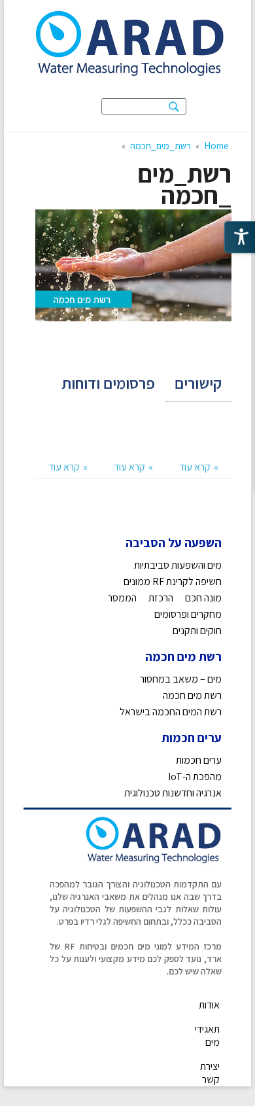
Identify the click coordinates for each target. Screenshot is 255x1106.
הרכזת (160, 598)
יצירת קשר (210, 1073)
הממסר (122, 598)
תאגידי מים (207, 1035)
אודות (209, 1005)
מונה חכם (203, 598)
